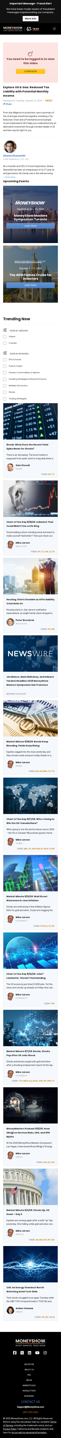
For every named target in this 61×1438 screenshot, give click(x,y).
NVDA (38, 849)
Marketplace (29, 1385)
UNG (45, 1162)
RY (42, 849)
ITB (53, 552)
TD (49, 849)
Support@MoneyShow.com (30, 1407)
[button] (9, 177)
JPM (33, 849)
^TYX (21, 1081)
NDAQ (45, 771)
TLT (53, 474)
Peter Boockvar (25, 620)
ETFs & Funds (15, 359)
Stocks (12, 392)
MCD (41, 1240)
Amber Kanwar (24, 1308)
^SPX (53, 1004)
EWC (53, 849)
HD (41, 771)
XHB (46, 552)
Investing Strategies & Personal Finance (27, 379)
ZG (50, 552)
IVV (29, 849)
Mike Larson (23, 542)
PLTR (45, 1240)
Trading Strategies (18, 398)
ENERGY (48, 100)
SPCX (41, 1081)
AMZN (25, 1081)
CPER (49, 1081)
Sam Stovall (23, 465)
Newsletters (29, 1391)
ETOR (42, 926)
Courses (13, 343)
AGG (37, 771)
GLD (30, 1081)
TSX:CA (52, 1317)
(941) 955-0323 (30, 1412)
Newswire (29, 1396)
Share (8, 104)
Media (29, 1380)
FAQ (29, 1375)
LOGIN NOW (30, 71)
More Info (30, 18)
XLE (49, 1162)
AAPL (26, 849)
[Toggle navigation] (54, 29)
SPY (49, 474)
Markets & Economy (18, 385)
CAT (37, 1240)
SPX (46, 1317)
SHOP (46, 849)
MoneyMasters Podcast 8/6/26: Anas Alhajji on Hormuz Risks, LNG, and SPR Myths (28, 1132)
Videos (12, 336)
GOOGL (35, 1081)
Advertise (29, 1364)
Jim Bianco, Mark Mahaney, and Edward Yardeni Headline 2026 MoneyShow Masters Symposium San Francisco (30, 680)
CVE (43, 1317)
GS (46, 926)
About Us (29, 1370)
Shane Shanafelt (14, 155)
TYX (53, 771)
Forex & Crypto (15, 366)
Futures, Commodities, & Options (24, 372)
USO (53, 1162)
